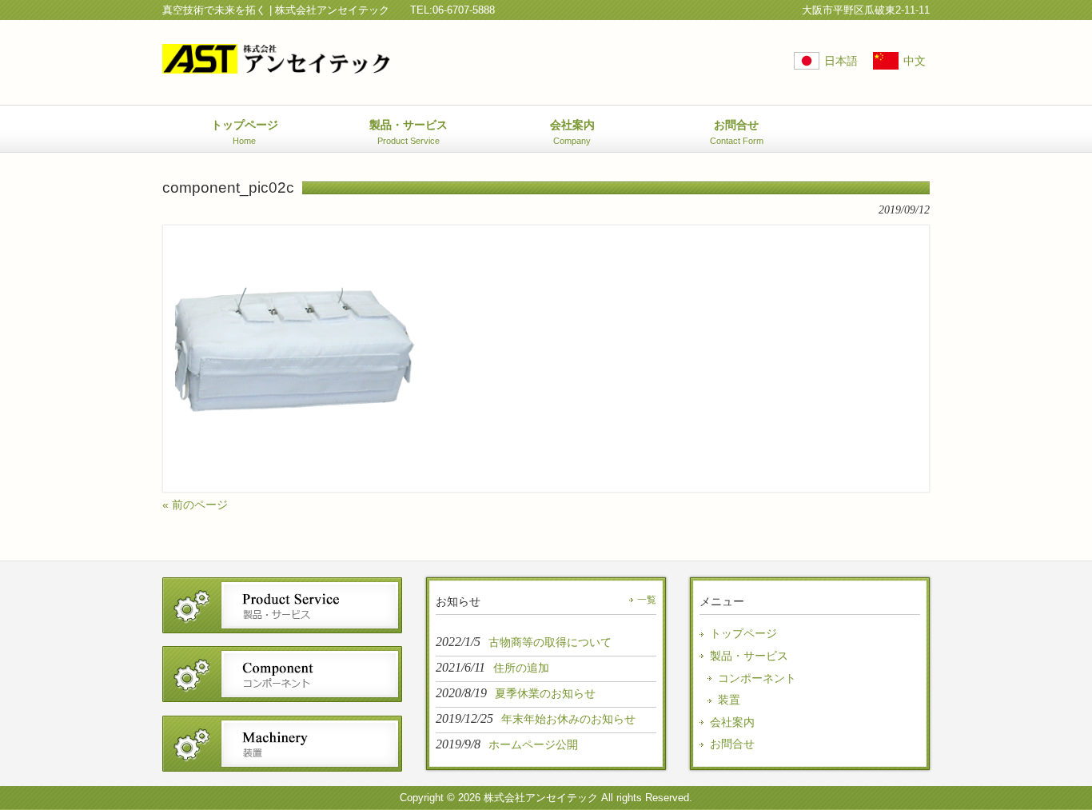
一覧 (646, 600)
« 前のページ (195, 504)
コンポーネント (757, 678)
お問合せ (732, 743)
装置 (729, 699)
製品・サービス (749, 655)
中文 (914, 60)
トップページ (743, 633)
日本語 (841, 60)
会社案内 (732, 722)
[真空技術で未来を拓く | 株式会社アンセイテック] (276, 67)
